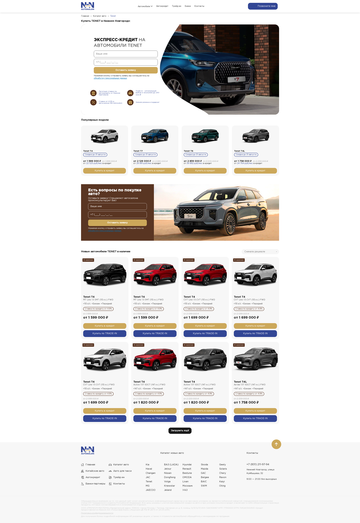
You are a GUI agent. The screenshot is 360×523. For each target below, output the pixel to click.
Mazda (204, 469)
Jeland (167, 490)
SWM (204, 486)
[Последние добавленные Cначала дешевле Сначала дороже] (260, 251)
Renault (186, 469)
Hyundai (187, 465)
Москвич (187, 486)
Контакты (199, 6)
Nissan (167, 473)
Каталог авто (99, 16)
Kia (147, 465)
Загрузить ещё (180, 431)
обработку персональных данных (110, 78)
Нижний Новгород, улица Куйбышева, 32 (260, 471)
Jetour (167, 469)
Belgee (205, 477)
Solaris (223, 469)
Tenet (113, 16)
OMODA (187, 477)
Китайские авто (95, 471)
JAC (148, 477)
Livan (185, 482)
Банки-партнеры (95, 484)
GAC (203, 473)
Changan (150, 473)
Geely (222, 465)
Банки (188, 6)
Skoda (204, 465)
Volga (167, 482)
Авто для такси (122, 471)
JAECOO (150, 490)
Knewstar (169, 486)
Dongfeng (169, 477)
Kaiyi (222, 482)
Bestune (187, 473)
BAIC (204, 482)
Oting (222, 486)
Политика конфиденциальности (97, 513)
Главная (85, 16)
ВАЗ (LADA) (171, 465)
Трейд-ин (176, 6)
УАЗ (184, 490)
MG (147, 486)
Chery (222, 473)
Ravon (222, 477)
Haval (149, 469)
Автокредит (162, 6)
